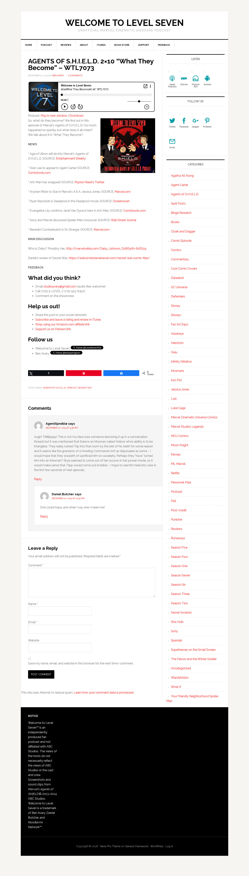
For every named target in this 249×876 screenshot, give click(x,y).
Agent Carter (179, 185)
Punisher (176, 519)
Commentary (180, 259)
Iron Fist (176, 380)
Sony (174, 631)
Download (76, 115)
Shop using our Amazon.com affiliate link (62, 324)
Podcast (72, 387)
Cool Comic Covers (184, 268)
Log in (169, 846)
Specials (176, 640)
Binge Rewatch (181, 213)
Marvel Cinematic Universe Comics (194, 417)
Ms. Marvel (178, 464)
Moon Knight (179, 445)
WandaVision (179, 677)
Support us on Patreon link (53, 329)
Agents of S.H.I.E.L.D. (54, 387)
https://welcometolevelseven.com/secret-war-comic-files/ (109, 258)
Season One (179, 566)
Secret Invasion (181, 612)
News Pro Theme (110, 846)
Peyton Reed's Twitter (89, 182)
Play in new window (54, 115)
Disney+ (176, 315)
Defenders (178, 296)
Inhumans (177, 371)
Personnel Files (181, 482)
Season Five (179, 547)
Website (33, 640)
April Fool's (178, 203)
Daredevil (177, 278)
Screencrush (121, 201)
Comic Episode (181, 240)
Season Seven (180, 575)
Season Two (85, 387)
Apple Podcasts (172, 85)
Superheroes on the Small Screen (193, 649)
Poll (173, 501)
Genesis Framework (136, 846)
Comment (35, 565)
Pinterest (207, 127)
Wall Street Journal (123, 220)
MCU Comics (179, 436)
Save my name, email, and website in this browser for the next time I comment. (81, 663)
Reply (38, 479)
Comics (176, 250)
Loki (174, 398)
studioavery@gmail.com (60, 286)
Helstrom (177, 343)
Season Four (179, 556)
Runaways (178, 538)
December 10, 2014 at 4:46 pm (62, 428)
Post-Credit (178, 510)
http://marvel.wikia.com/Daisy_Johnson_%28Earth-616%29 (106, 248)
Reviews (176, 529)
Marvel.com (123, 191)
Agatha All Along (182, 175)
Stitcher (184, 84)
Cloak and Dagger (183, 231)
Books (175, 222)
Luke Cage (178, 408)
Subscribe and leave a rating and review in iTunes (68, 319)
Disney (175, 305)
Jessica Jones (180, 389)
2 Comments (75, 75)
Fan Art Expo (179, 324)
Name (33, 604)
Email (32, 622)
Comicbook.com (39, 172)
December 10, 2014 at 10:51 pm (68, 498)
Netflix (175, 473)
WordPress (157, 846)
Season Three (180, 594)
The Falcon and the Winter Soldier (194, 659)
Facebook (184, 127)
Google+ (195, 127)
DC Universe (179, 287)
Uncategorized (181, 668)
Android (207, 84)
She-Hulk (177, 622)
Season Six (178, 584)
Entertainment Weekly (71, 158)
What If (176, 687)
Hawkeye (177, 333)
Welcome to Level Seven (124, 23)
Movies (176, 454)
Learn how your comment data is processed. (104, 692)
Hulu (174, 352)
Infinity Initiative (181, 361)
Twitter (172, 127)
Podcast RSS (195, 85)
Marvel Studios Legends (187, 426)
